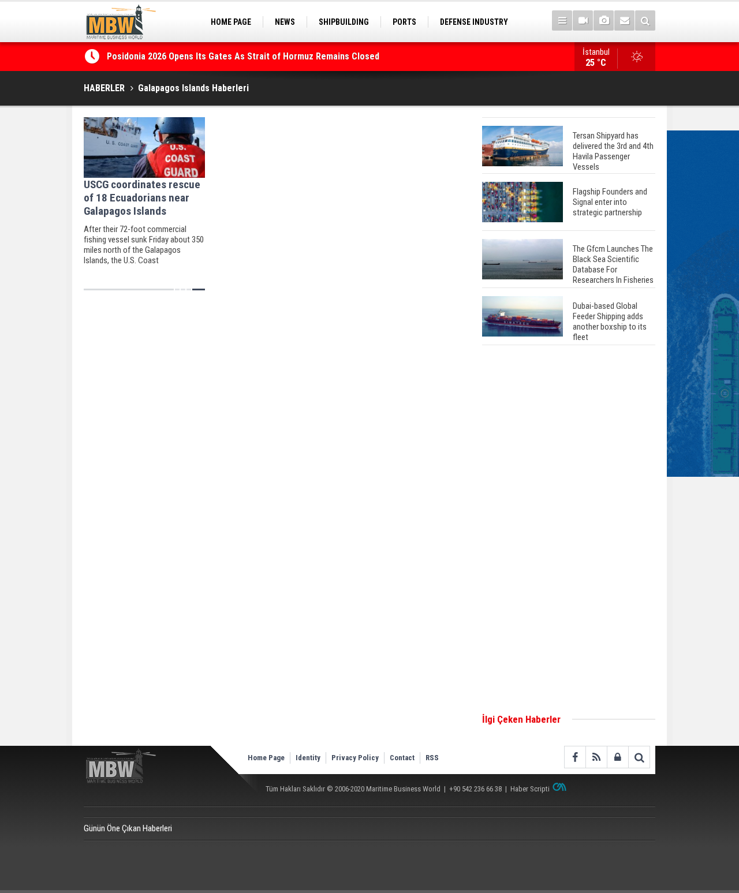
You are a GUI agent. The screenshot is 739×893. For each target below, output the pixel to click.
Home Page (266, 757)
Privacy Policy (355, 757)
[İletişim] (624, 20)
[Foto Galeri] (604, 20)
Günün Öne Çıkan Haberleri (128, 828)
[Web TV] (583, 20)
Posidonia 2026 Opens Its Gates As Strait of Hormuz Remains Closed (244, 56)
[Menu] (562, 20)
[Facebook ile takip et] (574, 757)
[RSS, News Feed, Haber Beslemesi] (596, 757)
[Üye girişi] (617, 757)
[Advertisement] (568, 530)
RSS (432, 757)
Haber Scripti (530, 788)
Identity (308, 757)
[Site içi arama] (645, 20)
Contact (402, 757)
